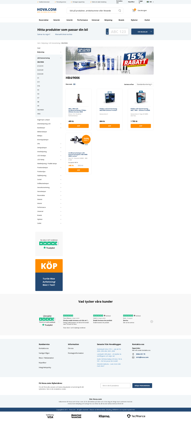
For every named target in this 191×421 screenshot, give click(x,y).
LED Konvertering (54, 43)
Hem (38, 43)
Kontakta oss (44, 348)
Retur (41, 358)
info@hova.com (142, 357)
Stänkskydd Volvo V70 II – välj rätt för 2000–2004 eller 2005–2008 (109, 350)
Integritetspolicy (45, 367)
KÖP (78, 126)
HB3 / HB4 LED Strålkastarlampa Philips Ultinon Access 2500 (77, 110)
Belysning (44, 43)
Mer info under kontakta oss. (141, 350)
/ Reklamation (48, 358)
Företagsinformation (76, 353)
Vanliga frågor (44, 353)
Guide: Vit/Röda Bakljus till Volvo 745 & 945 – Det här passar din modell (109, 360)
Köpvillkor (42, 363)
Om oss (71, 348)
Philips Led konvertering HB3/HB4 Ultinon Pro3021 (108, 109)
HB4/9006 (64, 43)
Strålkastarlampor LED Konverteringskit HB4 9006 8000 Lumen (77, 154)
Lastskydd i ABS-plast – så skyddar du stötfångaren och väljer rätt (109, 355)
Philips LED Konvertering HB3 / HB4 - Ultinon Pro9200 (140, 109)
